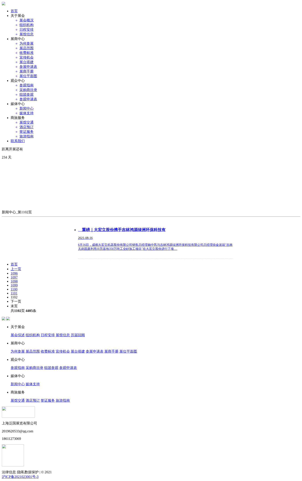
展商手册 (111, 351)
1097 (14, 277)
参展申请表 (94, 351)
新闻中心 (18, 384)
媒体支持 (33, 384)
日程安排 (48, 335)
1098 (14, 281)
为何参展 (18, 351)
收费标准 (48, 351)
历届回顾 (78, 335)
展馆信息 (63, 335)
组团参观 (51, 368)
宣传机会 (63, 351)
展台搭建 (78, 351)
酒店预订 (33, 400)
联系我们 (18, 141)
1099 (14, 285)
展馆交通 (18, 400)
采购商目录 (34, 368)
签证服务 (48, 400)
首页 (14, 11)
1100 (14, 289)
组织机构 (33, 335)
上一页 (16, 269)
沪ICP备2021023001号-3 (20, 477)
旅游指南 (63, 400)
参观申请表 (68, 368)
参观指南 (18, 368)
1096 (14, 273)
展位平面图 (128, 351)
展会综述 (18, 335)
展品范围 (33, 351)
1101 (14, 293)
